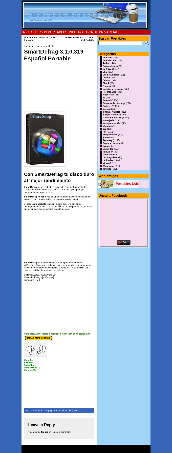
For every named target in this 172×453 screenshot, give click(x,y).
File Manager (109, 92)
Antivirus (107, 57)
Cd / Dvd (107, 69)
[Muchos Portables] (86, 15)
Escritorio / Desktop (113, 89)
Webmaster (108, 166)
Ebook (106, 83)
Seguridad (108, 149)
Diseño (106, 77)
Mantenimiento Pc (62, 410)
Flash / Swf (108, 94)
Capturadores (110, 66)
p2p (104, 129)
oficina (106, 126)
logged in (46, 432)
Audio (106, 63)
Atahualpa (98, 450)
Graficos (107, 106)
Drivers (106, 80)
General (107, 100)
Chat (105, 72)
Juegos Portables (112, 114)
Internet (107, 109)
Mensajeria (108, 120)
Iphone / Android (111, 112)
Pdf (104, 132)
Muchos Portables (84, 448)
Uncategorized (110, 157)
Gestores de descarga (114, 103)
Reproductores (110, 143)
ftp (104, 97)
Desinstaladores (111, 74)
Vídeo (106, 163)
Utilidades (108, 160)
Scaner (106, 146)
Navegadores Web (112, 123)
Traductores (109, 154)
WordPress (86, 450)
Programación (110, 134)
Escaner (107, 86)
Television (108, 151)
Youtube (107, 169)
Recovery (107, 140)
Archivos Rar (109, 60)
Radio (106, 137)
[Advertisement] (59, 85)
